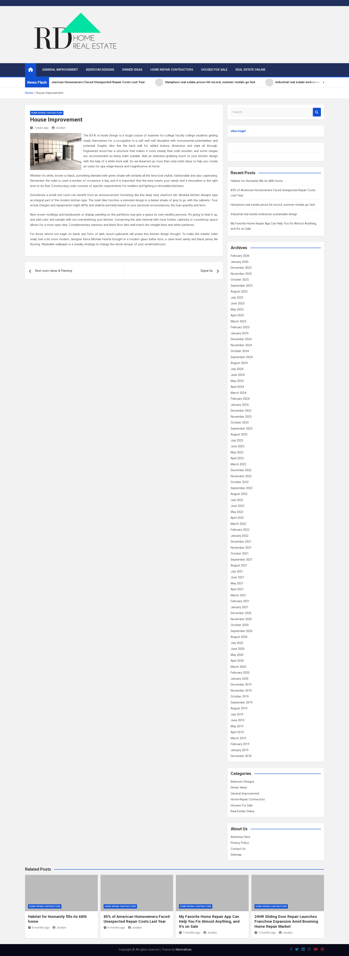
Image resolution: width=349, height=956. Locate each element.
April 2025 (237, 315)
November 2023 (241, 416)
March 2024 (238, 393)
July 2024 (237, 369)
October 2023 (240, 422)
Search (317, 112)
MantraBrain (184, 949)
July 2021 (237, 571)
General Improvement (60, 69)
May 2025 (237, 309)
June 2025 (237, 303)
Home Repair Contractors (171, 69)
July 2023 (237, 440)
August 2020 (239, 637)
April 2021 (237, 589)
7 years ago (41, 127)
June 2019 (237, 720)
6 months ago (40, 927)
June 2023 (237, 446)
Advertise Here (240, 837)
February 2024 (240, 398)
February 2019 (240, 744)
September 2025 (241, 285)
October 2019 (240, 696)
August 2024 (239, 363)
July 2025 (237, 297)
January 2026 (239, 262)
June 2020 (237, 649)
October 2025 (240, 279)
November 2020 (241, 619)
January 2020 (239, 678)
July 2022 (237, 500)
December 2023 (241, 410)
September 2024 (241, 357)
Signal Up (207, 271)
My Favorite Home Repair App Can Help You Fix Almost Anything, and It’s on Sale (209, 921)
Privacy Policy (240, 843)
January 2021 (239, 607)
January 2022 (239, 536)
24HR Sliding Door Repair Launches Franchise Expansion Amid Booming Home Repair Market (286, 921)
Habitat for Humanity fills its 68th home (257, 181)
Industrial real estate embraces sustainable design (264, 214)
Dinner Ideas (132, 69)
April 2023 (237, 458)
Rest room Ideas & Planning (53, 271)
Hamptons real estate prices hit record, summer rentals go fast (273, 205)
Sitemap (236, 854)
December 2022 (241, 470)
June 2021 (237, 577)
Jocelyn (60, 127)
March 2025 (238, 321)
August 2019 (239, 708)
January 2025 (239, 333)
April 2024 (237, 387)
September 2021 (241, 559)
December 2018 (241, 756)
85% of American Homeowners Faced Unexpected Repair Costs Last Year (137, 919)
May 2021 (237, 583)
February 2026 (240, 256)
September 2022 (241, 488)
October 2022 (240, 482)
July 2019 (237, 714)
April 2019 (237, 732)
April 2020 (237, 660)
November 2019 (241, 690)
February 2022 (240, 529)
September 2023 (241, 428)
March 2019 (238, 738)
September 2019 (241, 702)
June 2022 (237, 506)
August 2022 (239, 494)
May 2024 (237, 381)
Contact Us (238, 849)
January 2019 (239, 750)
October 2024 (240, 351)
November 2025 (241, 274)
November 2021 (241, 547)
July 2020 (237, 643)
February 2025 (240, 327)
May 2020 (237, 655)
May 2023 (237, 452)
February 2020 (240, 672)
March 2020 (238, 667)
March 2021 (238, 595)
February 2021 (240, 601)
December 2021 (241, 541)
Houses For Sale (214, 69)
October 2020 (240, 625)
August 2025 (239, 291)
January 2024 (239, 405)
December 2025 (241, 267)
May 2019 (237, 726)
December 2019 (241, 684)
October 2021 (240, 553)
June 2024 (237, 375)
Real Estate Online (250, 69)
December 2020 (241, 613)
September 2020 (241, 631)
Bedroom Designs (100, 69)
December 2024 (241, 339)
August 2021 (239, 565)
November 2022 (241, 476)
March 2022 (238, 524)
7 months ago (191, 932)
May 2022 (237, 512)
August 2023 (239, 434)
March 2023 (238, 464)
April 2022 (237, 518)
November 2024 (241, 345)
